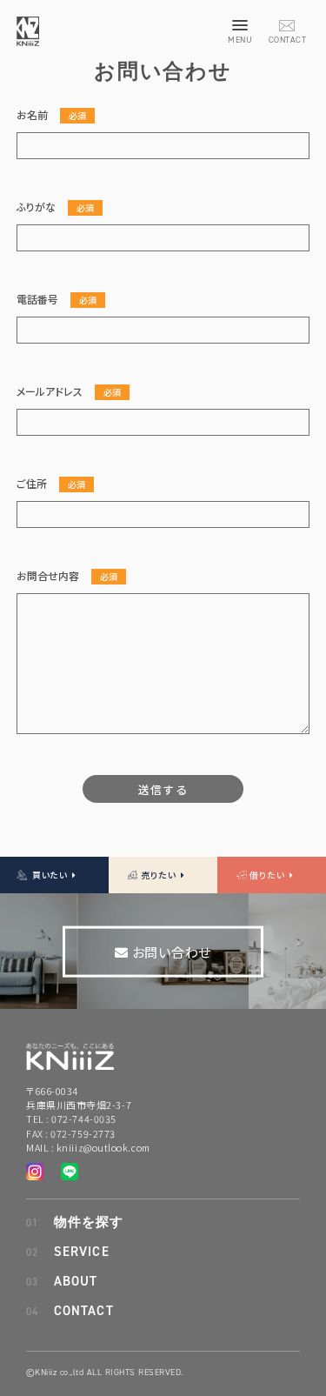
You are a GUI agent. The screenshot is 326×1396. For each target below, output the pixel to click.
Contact (84, 1311)
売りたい (159, 875)
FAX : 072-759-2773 (71, 1133)
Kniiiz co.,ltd (28, 31)
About (76, 1281)
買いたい (51, 875)
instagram (13, 1145)
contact (287, 26)
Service (82, 1252)
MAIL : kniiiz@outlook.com (88, 1147)
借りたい (268, 875)
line (39, 1145)
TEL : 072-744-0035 (71, 1118)
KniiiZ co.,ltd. (70, 1049)
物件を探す (89, 1222)
